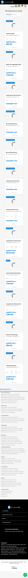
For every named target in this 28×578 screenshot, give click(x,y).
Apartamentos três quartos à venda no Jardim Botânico (13, 452)
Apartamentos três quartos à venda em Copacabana (12, 420)
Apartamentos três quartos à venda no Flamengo (11, 430)
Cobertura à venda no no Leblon (8, 486)
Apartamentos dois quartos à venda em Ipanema (12, 441)
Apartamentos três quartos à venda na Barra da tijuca (12, 399)
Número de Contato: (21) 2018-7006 (14, 531)
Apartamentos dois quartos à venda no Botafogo (11, 409)
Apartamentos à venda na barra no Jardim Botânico (12, 448)
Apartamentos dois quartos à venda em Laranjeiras (12, 471)
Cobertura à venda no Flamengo (8, 432)
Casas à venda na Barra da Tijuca (8, 402)
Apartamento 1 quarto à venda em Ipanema (10, 440)
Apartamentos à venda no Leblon (8, 479)
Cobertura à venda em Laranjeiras (8, 475)
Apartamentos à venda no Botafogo (9, 407)
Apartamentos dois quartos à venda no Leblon (11, 483)
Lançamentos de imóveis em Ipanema (9, 438)
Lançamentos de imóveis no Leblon (8, 481)
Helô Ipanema (4, 494)
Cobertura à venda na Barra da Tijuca (9, 400)
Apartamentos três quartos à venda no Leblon (11, 484)
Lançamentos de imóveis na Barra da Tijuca (10, 396)
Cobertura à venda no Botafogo (8, 412)
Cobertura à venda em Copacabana (9, 422)
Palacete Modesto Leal (6, 493)
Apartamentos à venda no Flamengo (9, 427)
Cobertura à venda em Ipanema (8, 445)
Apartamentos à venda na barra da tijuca (10, 394)
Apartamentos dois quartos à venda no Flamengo (12, 428)
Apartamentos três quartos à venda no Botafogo (11, 410)
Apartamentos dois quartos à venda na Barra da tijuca (13, 397)
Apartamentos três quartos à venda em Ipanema (11, 443)
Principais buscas (5, 389)
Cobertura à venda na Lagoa (7, 463)
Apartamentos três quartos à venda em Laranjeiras (12, 473)
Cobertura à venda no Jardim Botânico (9, 453)
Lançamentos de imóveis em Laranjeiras (10, 470)
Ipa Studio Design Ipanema (7, 491)
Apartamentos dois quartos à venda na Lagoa (11, 460)
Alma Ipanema (4, 496)
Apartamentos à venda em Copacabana (10, 417)
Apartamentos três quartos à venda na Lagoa (11, 461)
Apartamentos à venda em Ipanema (9, 436)
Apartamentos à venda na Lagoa (8, 458)
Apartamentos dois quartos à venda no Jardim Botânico (13, 450)
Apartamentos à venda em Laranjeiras (9, 468)
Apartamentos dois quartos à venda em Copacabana (12, 418)
